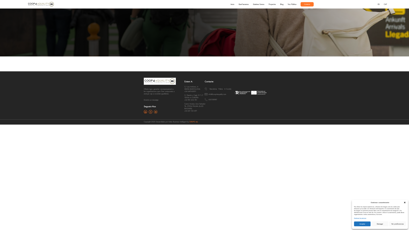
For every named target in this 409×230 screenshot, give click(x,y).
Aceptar (362, 224)
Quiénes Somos (258, 4)
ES (379, 4)
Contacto (307, 4)
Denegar (380, 224)
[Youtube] (155, 112)
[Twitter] (150, 112)
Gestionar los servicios (360, 218)
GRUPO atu (193, 122)
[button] (405, 202)
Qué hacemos (244, 4)
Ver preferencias (397, 224)
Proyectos (272, 4)
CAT (385, 4)
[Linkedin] (145, 112)
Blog (281, 4)
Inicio (232, 4)
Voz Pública (292, 4)
